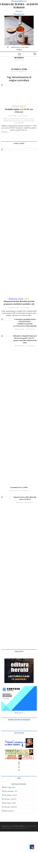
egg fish (11, 120)
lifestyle (23, 106)
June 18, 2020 (14, 490)
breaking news (13, 298)
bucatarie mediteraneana (13, 119)
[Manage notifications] (32, 847)
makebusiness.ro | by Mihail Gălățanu (13, 826)
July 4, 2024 (13, 116)
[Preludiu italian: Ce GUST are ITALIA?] (19, 93)
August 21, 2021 (20, 329)
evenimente (15, 106)
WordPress (9, 828)
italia (22, 120)
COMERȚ (26, 298)
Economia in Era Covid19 (19, 487)
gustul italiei (17, 120)
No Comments (23, 116)
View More (5, 132)
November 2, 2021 (14, 307)
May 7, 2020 (20, 502)
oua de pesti (27, 120)
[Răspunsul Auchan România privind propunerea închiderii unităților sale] (19, 222)
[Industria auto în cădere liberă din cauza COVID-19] (6, 569)
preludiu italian (20, 122)
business (20, 298)
